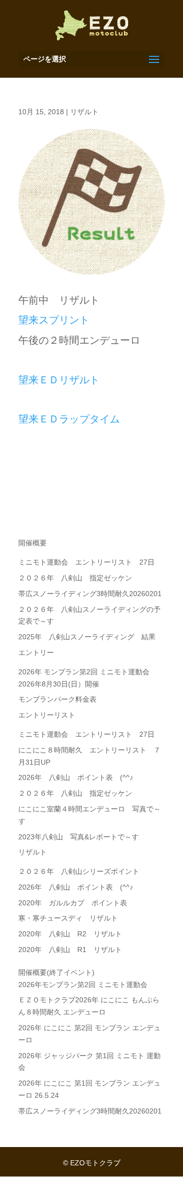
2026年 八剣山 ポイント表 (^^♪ (75, 777)
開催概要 (32, 543)
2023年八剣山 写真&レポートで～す (82, 837)
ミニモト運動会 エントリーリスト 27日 (86, 562)
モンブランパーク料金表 (57, 699)
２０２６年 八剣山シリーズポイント (78, 871)
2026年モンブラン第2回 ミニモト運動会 (82, 984)
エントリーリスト (46, 715)
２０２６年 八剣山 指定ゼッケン (75, 578)
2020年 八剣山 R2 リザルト (70, 934)
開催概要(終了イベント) (56, 972)
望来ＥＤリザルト (59, 379)
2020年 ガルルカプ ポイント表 (72, 903)
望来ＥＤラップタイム (69, 418)
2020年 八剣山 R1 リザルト (70, 949)
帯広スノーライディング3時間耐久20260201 (90, 594)
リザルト (84, 112)
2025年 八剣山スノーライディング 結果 (87, 637)
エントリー (36, 652)
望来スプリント (53, 319)
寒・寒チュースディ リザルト (68, 918)
